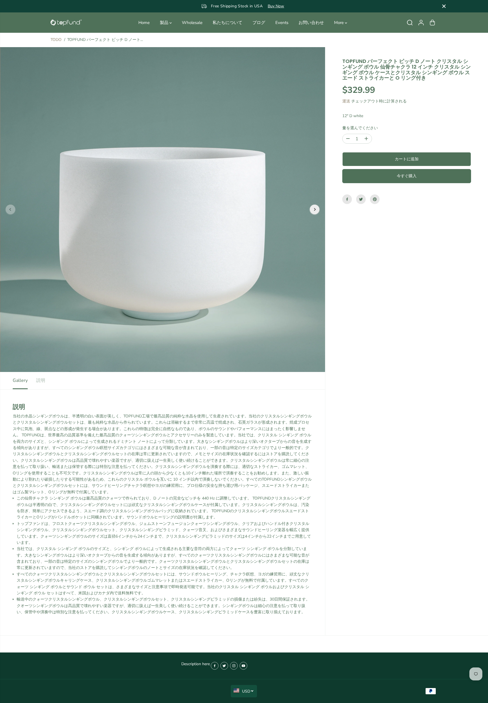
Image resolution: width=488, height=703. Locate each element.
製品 (164, 22)
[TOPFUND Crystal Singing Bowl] (66, 23)
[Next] (314, 209)
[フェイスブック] (347, 199)
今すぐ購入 (407, 176)
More (339, 22)
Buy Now (262, 6)
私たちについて (227, 22)
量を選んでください (360, 127)
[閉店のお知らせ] (444, 6)
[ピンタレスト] (375, 199)
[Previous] (10, 209)
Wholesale (192, 22)
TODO (56, 39)
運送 (346, 101)
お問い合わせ (311, 22)
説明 (40, 380)
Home (144, 22)
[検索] (410, 22)
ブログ (258, 22)
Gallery (20, 380)
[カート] (432, 22)
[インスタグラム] (234, 666)
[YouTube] (243, 666)
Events (281, 22)
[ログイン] (421, 22)
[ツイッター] (361, 199)
